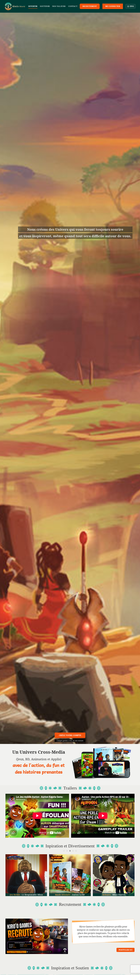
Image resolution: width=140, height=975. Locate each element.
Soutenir (45, 6)
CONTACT (72, 6)
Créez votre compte (70, 735)
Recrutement (90, 6)
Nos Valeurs (59, 6)
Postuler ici (125, 950)
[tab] (64, 851)
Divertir (32, 6)
